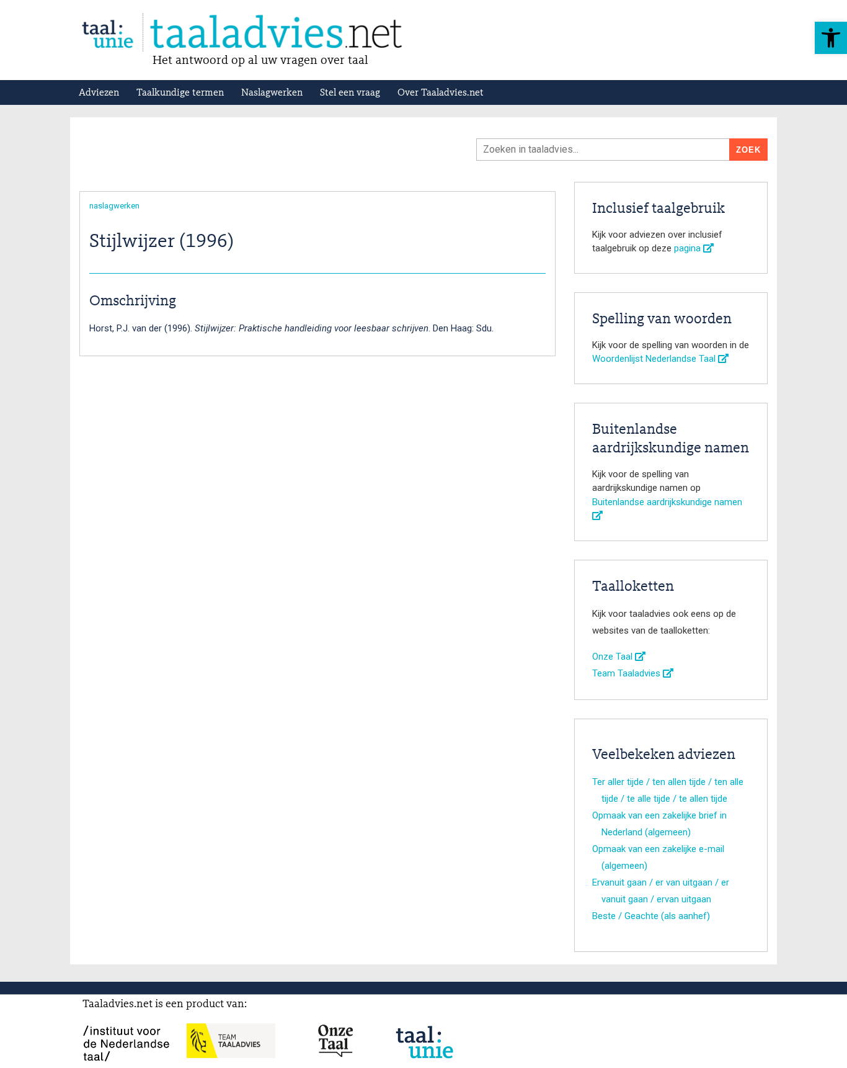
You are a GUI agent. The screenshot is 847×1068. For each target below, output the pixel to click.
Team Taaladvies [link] (627, 673)
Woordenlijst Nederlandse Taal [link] (655, 358)
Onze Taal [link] (613, 656)
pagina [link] (688, 248)
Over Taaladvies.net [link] (440, 93)
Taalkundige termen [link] (180, 93)
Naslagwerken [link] (272, 93)
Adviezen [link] (99, 93)
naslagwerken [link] (114, 205)
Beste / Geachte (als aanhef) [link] (651, 916)
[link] (831, 38)
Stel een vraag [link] (350, 93)
